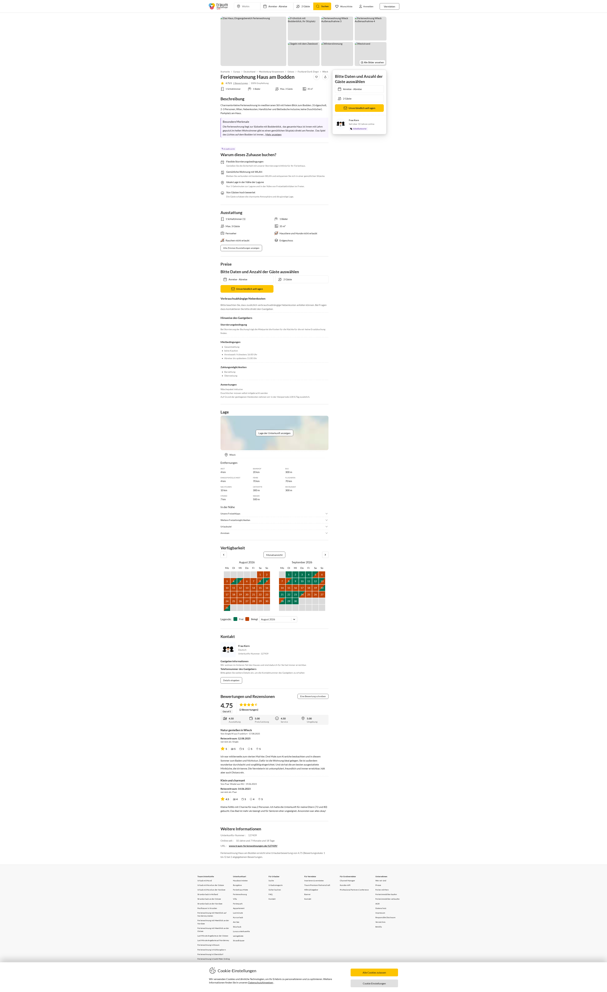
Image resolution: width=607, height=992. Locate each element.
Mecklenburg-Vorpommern (271, 71)
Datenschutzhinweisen (260, 982)
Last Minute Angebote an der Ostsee (212, 936)
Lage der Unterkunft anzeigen (274, 433)
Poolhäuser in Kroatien (207, 908)
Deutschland (249, 71)
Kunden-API (345, 885)
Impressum (380, 913)
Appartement (238, 908)
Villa (235, 899)
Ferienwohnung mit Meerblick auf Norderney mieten (211, 914)
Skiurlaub (237, 927)
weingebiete (238, 936)
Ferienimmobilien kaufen (386, 894)
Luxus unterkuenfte (241, 931)
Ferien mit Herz (382, 890)
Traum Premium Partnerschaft (317, 885)
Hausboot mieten (240, 880)
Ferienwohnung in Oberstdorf (210, 954)
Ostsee (290, 71)
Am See (236, 922)
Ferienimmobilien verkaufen (387, 899)
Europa (236, 71)
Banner (307, 894)
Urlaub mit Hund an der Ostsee (210, 885)
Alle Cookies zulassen (374, 972)
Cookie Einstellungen (374, 983)
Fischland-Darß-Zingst (308, 71)
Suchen (325, 6)
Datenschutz (380, 908)
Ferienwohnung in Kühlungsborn (211, 949)
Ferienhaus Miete (240, 890)
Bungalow (237, 885)
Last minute (238, 913)
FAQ (271, 894)
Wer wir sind (380, 880)
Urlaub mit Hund (204, 880)
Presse (378, 885)
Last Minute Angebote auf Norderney (213, 940)
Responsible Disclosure (385, 917)
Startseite (225, 71)
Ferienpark (237, 903)
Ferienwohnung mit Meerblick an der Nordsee (213, 922)
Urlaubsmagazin (276, 885)
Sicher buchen (275, 890)
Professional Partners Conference (354, 890)
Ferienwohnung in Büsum (208, 945)
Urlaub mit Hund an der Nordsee (211, 890)
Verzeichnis (380, 922)
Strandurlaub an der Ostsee (209, 899)
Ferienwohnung (240, 894)
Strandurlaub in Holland (207, 894)
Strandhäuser (239, 940)
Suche (271, 880)
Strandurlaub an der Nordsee (209, 903)
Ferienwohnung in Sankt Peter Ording (213, 959)
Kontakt (272, 899)
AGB (377, 903)
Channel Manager (347, 880)
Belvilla (378, 927)
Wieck (325, 71)
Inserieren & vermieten (314, 880)
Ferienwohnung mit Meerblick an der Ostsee (213, 929)
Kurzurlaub (238, 917)
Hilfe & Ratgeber (311, 890)
